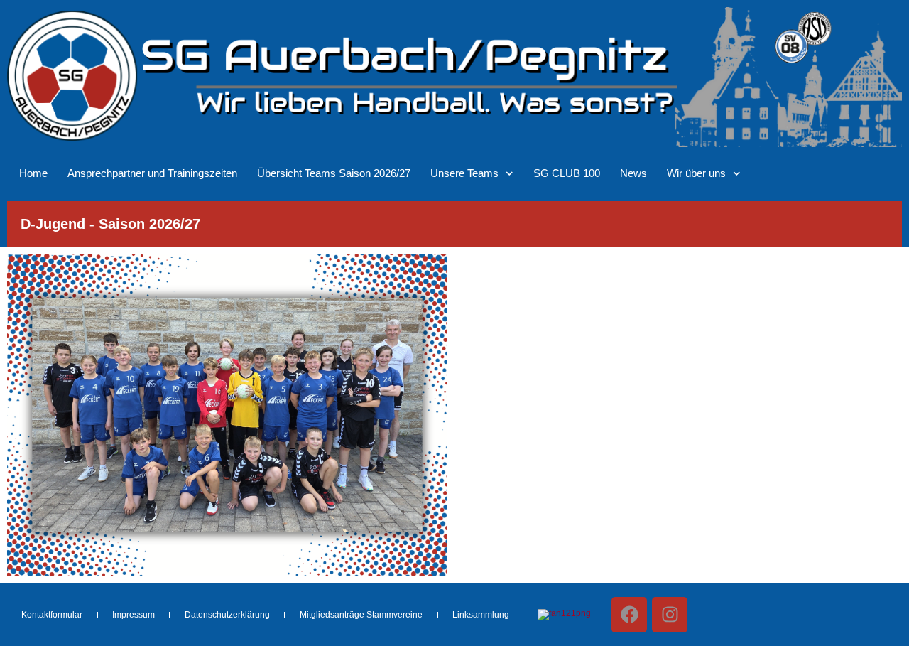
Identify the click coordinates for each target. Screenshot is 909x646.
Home (33, 173)
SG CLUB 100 (566, 173)
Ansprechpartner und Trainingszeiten (152, 173)
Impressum (133, 615)
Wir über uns (696, 173)
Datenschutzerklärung (227, 615)
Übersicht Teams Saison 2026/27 (333, 173)
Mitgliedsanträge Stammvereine (361, 615)
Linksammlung (480, 615)
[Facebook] (629, 614)
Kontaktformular (51, 615)
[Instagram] (669, 614)
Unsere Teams (464, 173)
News (633, 173)
